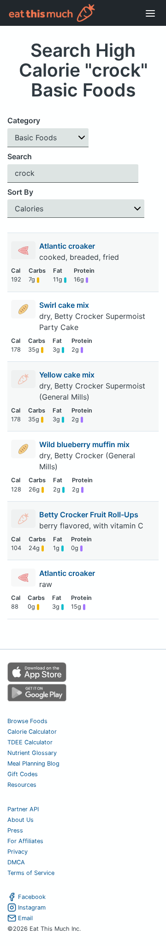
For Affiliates (25, 841)
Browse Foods (27, 721)
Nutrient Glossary (32, 752)
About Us (20, 819)
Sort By (20, 192)
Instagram (32, 907)
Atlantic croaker (68, 246)
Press (15, 830)
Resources (21, 784)
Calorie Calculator (32, 731)
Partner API (23, 809)
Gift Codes (22, 774)
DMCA (16, 862)
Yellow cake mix (67, 374)
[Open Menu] (150, 12)
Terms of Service (30, 872)
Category (23, 120)
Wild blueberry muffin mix (85, 444)
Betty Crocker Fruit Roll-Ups (89, 514)
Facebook (32, 896)
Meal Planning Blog (33, 763)
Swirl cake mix (65, 305)
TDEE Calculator (30, 742)
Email (25, 918)
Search (19, 156)
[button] (48, 137)
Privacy (17, 851)
